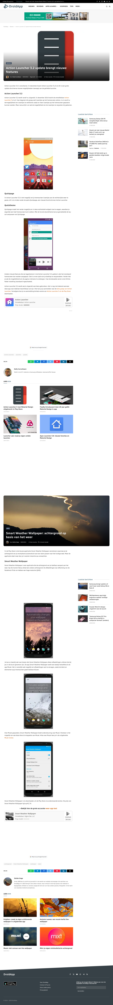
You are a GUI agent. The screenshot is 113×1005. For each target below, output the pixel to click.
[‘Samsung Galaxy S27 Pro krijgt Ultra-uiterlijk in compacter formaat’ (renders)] (83, 618)
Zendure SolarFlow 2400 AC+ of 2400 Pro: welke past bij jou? (99, 144)
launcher (18, 354)
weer (39, 864)
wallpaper (33, 864)
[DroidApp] (13, 6)
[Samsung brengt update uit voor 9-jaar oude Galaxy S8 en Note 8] (83, 586)
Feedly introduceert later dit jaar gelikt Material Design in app (54, 408)
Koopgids (64, 6)
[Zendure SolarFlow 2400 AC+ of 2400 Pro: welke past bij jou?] (83, 144)
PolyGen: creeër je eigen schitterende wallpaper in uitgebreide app (18, 920)
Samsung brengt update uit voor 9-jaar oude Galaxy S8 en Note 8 (99, 586)
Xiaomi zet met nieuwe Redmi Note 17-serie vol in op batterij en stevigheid (45, 1)
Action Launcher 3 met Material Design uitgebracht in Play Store (18, 408)
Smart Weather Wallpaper (25, 813)
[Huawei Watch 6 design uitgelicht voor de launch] (83, 609)
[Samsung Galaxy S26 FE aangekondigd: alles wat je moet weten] (83, 121)
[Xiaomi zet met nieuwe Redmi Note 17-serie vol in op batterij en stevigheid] (83, 132)
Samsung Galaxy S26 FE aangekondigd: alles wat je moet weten (98, 121)
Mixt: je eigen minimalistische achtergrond (56, 948)
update (25, 354)
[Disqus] (38, 469)
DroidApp (6, 26)
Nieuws (31, 6)
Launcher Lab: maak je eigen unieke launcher (17, 437)
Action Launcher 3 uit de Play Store (59, 291)
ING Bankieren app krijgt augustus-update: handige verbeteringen (98, 597)
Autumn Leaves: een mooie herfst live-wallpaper (54, 920)
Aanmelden (81, 991)
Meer (78, 6)
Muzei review (9, 738)
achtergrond (7, 864)
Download (68, 303)
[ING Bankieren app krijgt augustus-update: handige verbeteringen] (83, 597)
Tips (71, 6)
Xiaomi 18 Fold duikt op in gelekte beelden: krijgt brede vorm (99, 155)
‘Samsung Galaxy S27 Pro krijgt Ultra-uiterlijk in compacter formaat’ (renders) (99, 618)
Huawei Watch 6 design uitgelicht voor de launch (97, 608)
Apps (8, 528)
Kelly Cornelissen (17, 77)
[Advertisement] (38, 122)
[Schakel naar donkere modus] (107, 6)
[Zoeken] (109, 6)
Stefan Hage (16, 542)
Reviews (40, 6)
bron (70, 311)
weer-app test (51, 808)
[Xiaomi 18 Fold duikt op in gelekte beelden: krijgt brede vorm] (83, 155)
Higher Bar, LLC (30, 816)
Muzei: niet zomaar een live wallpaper (18, 948)
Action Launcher (21, 300)
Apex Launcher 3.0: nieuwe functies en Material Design (54, 437)
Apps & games (51, 6)
